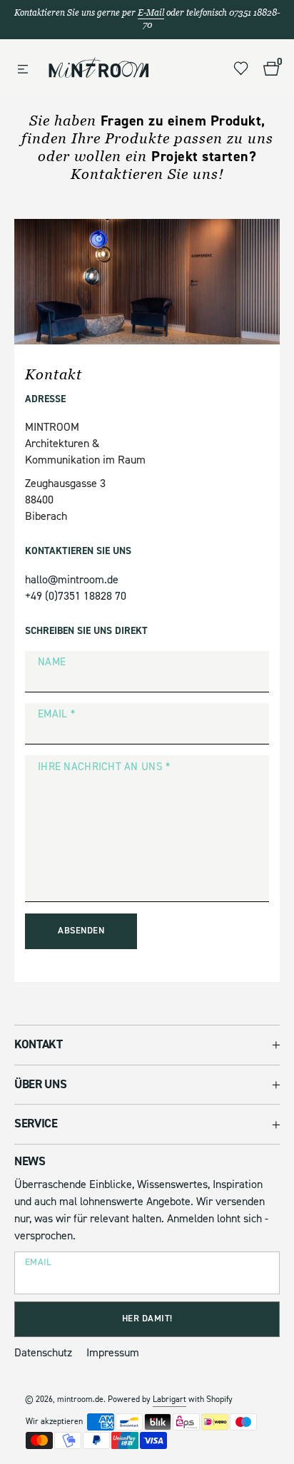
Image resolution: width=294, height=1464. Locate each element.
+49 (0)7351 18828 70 (75, 596)
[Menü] (23, 70)
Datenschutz (43, 1353)
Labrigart (169, 1399)
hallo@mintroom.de (71, 580)
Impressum (112, 1353)
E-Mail (151, 13)
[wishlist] (240, 68)
